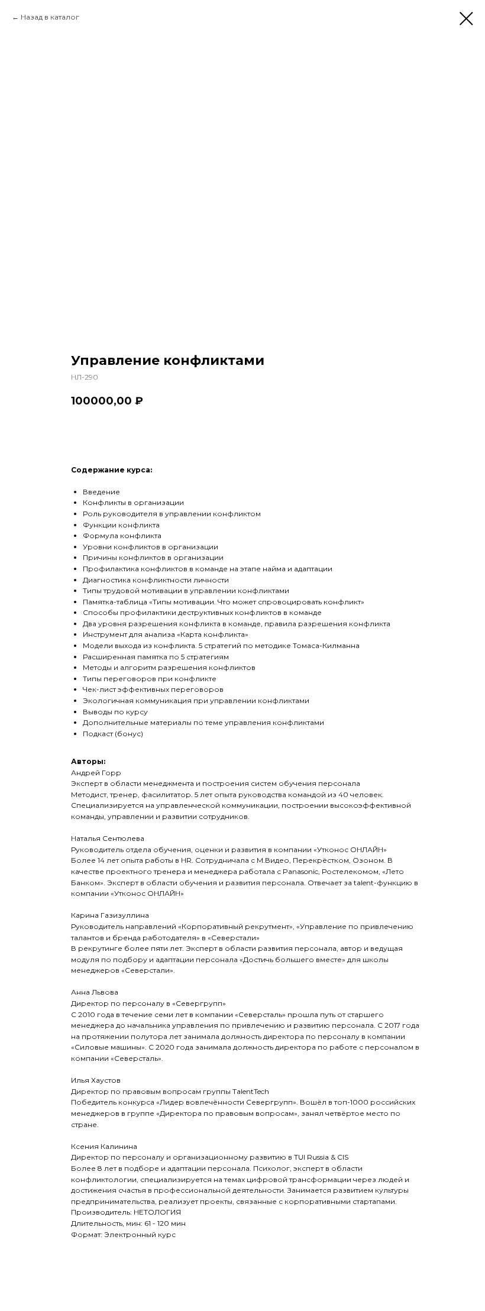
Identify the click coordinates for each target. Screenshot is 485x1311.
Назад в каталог (50, 16)
